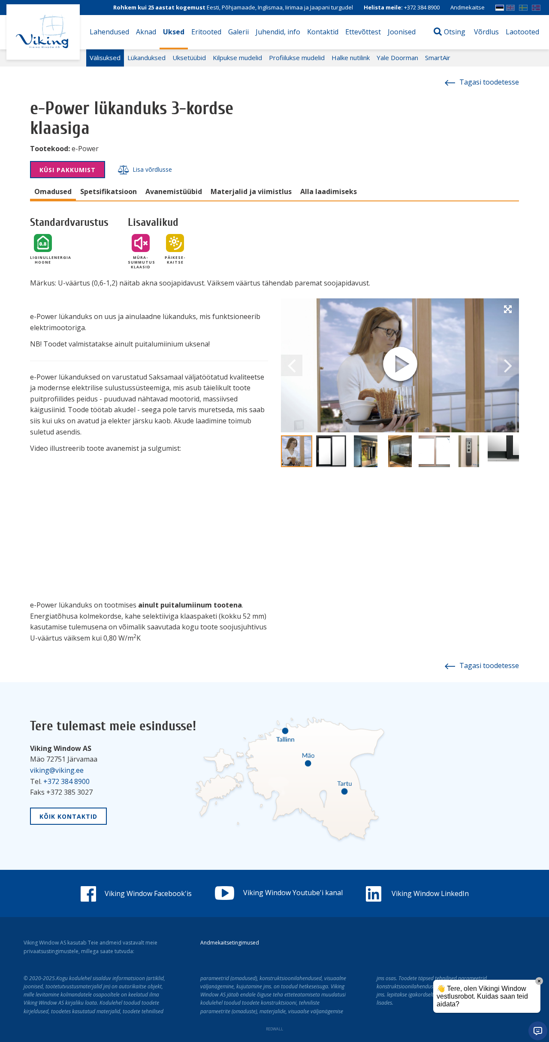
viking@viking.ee (57, 770)
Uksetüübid (189, 57)
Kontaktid (322, 31)
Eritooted (206, 31)
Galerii (238, 31)
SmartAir (437, 57)
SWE (523, 5)
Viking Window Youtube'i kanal (293, 892)
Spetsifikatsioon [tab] (108, 191)
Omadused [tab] (53, 191)
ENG (510, 5)
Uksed (173, 31)
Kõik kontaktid (68, 816)
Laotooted (522, 31)
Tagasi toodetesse (489, 82)
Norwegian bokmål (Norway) (536, 5)
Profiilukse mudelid (297, 57)
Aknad (146, 31)
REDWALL (274, 1029)
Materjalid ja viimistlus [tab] (251, 191)
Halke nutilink (351, 57)
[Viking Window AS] (43, 32)
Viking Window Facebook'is (148, 893)
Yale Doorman (397, 57)
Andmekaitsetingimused (229, 942)
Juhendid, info (278, 31)
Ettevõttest (363, 31)
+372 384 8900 (422, 7)
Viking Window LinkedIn (429, 893)
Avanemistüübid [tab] (173, 191)
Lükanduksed (146, 57)
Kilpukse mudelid (237, 57)
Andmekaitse (467, 7)
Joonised (402, 31)
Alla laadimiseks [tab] (328, 191)
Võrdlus (486, 31)
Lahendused (109, 31)
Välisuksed (105, 57)
